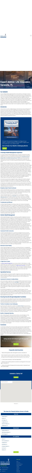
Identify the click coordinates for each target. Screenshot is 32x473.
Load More (16, 452)
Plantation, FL (4, 444)
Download (4, 148)
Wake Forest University (21, 265)
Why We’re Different (19, 464)
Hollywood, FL (4, 442)
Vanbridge (16, 282)
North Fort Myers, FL (5, 423)
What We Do (18, 462)
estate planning (3, 197)
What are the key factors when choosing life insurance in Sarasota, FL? (14, 352)
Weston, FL (4, 449)
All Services (18, 471)
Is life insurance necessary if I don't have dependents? (11, 359)
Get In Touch (16, 344)
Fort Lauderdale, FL (5, 440)
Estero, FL (4, 418)
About (17, 461)
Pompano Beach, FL (5, 446)
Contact (17, 469)
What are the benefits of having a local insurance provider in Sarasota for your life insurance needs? (15, 366)
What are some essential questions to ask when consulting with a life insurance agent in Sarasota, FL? (15, 362)
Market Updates (18, 465)
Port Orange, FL (5, 434)
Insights (17, 466)
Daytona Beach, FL (5, 430)
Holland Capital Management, (7, 263)
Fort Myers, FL (4, 420)
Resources (18, 470)
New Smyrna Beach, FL (6, 432)
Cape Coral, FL (4, 416)
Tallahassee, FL (5, 425)
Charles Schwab (21, 305)
